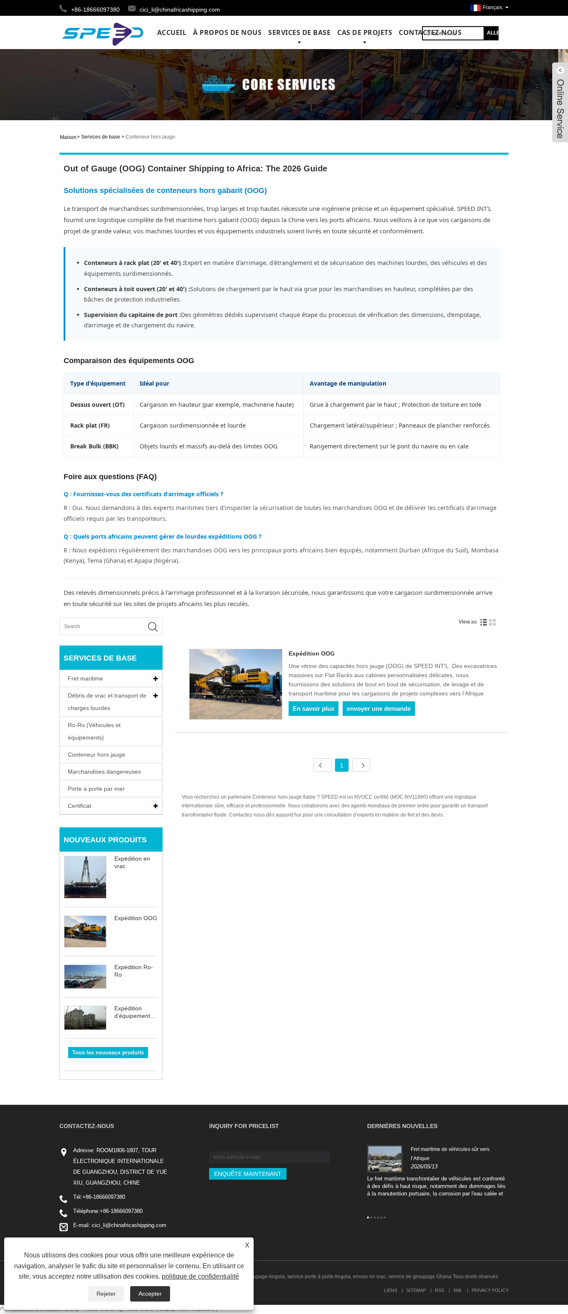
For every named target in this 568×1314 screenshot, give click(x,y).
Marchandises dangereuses (104, 771)
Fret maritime (85, 678)
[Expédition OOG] (236, 685)
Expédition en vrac (132, 862)
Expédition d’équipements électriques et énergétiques (133, 1012)
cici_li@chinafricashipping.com (180, 9)
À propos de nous (227, 32)
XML (457, 1290)
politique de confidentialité (200, 1276)
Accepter (150, 1293)
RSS (439, 1290)
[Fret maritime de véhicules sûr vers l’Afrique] (384, 1158)
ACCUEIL (172, 32)
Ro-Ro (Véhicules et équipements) (94, 731)
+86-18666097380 (103, 1197)
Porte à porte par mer (96, 788)
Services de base (299, 32)
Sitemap (416, 1290)
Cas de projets (364, 32)
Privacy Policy (490, 1290)
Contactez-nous (430, 32)
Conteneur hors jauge (150, 137)
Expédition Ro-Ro (133, 971)
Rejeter (106, 1293)
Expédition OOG (135, 918)
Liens (390, 1290)
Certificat (79, 805)
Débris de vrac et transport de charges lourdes (107, 701)
